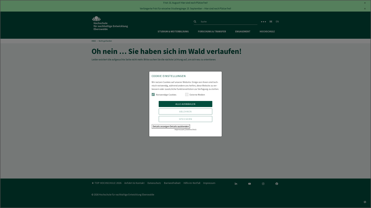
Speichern (185, 119)
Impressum (179, 129)
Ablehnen (185, 111)
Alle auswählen (185, 104)
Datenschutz (191, 129)
